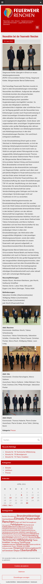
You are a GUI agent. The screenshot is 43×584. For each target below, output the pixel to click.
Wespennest (18, 548)
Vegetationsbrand (8, 544)
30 (27, 503)
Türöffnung (24, 542)
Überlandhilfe (28, 550)
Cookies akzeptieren (21, 566)
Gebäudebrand (9, 526)
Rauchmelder (7, 538)
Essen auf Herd (20, 522)
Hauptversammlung (9, 529)
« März (4, 505)
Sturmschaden (34, 538)
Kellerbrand (26, 534)
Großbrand (20, 527)
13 (10, 498)
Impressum (34, 582)
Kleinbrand (34, 534)
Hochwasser (15, 532)
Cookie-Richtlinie (11, 582)
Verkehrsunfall (22, 544)
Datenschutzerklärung (23, 582)
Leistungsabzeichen (8, 536)
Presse (13, 430)
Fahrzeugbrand (31, 522)
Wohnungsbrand (32, 548)
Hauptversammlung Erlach (25, 529)
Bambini (4, 516)
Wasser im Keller (23, 546)
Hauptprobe (29, 527)
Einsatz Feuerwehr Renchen (21, 520)
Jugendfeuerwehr (31, 532)
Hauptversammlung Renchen (11, 530)
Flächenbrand (28, 525)
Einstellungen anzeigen (21, 577)
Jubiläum (8, 470)
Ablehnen (21, 572)
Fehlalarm (17, 524)
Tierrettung (15, 542)
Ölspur (16, 550)
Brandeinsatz (12, 516)
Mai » (11, 505)
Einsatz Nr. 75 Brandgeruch (16, 454)
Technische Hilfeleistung (17, 539)
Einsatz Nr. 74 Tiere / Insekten (16, 457)
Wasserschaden (7, 548)
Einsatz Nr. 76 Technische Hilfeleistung (20, 452)
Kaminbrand (7, 534)
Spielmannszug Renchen (20, 538)
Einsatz (8, 468)
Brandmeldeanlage (28, 515)
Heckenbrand (6, 532)
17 (33, 498)
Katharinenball (17, 534)
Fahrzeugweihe (6, 525)
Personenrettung (30, 535)
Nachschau (18, 536)
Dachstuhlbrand (8, 519)
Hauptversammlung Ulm (28, 530)
